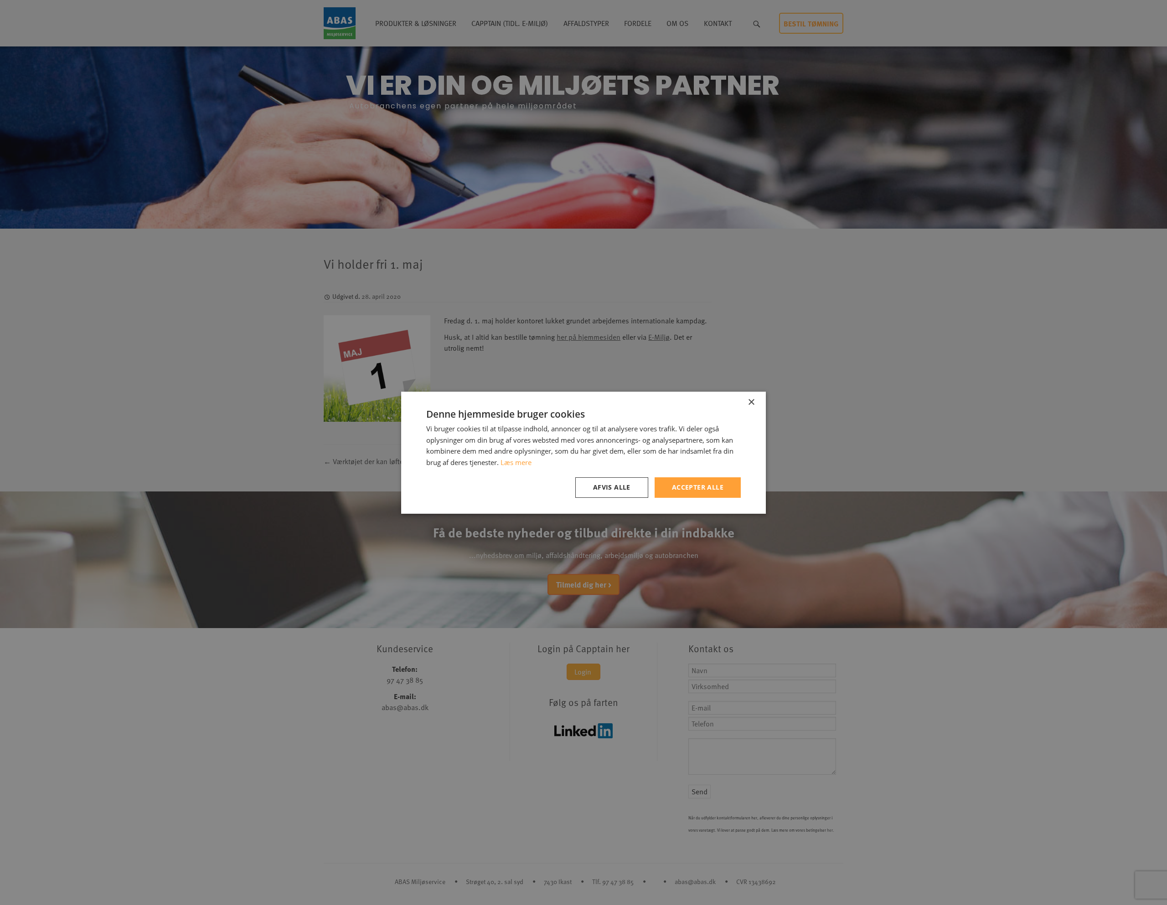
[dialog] (583, 452)
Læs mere (516, 462)
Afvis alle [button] (611, 487)
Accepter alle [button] (697, 487)
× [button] (751, 402)
